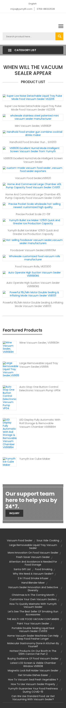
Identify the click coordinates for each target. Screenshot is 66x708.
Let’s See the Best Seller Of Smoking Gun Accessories (33, 613)
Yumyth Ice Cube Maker (34, 459)
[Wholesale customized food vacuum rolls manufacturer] (33, 258)
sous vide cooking (48, 540)
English (33, 3)
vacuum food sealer (19, 540)
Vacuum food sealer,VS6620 (33, 178)
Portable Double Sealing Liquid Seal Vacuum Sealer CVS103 (33, 629)
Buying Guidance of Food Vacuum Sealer (33, 658)
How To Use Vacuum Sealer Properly (33, 684)
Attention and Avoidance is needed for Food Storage (33, 563)
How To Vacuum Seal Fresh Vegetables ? (33, 679)
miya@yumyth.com (21, 9)
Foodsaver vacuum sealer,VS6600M (33, 250)
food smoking (43, 569)
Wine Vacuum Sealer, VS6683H (39, 342)
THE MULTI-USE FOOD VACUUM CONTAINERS (33, 619)
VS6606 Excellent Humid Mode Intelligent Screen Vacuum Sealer (33, 160)
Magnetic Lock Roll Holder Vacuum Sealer (33, 670)
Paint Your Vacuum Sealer (33, 623)
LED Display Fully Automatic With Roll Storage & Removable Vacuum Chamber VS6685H (39, 423)
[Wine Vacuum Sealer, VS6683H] (10, 347)
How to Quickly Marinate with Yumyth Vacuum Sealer (33, 605)
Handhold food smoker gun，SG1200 (33, 142)
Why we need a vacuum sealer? (33, 573)
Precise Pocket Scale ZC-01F (33, 214)
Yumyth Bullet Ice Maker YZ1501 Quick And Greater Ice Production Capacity (33, 232)
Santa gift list (22, 569)
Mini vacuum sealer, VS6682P (33, 126)
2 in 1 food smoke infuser (33, 578)
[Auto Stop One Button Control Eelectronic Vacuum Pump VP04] (10, 397)
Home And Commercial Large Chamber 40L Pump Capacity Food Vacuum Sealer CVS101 (33, 196)
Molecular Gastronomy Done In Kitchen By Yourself (33, 645)
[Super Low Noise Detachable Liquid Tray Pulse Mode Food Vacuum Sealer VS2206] (33, 97)
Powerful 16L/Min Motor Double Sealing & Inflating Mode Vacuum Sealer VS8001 (33, 304)
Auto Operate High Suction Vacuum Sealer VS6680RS (33, 284)
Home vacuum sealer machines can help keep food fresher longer (33, 637)
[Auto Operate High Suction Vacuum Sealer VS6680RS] (33, 274)
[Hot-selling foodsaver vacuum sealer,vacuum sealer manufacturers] (33, 241)
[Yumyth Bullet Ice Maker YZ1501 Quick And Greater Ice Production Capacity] (33, 222)
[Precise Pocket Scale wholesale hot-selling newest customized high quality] (33, 205)
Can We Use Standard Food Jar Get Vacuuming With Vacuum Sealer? (33, 697)
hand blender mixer (33, 582)
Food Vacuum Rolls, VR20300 (33, 266)
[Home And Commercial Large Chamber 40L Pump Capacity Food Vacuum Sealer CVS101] (33, 186)
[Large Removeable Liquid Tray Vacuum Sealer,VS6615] (11, 369)
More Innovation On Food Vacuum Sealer (33, 552)
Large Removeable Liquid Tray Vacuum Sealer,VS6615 (38, 364)
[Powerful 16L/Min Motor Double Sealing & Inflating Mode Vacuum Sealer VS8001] (33, 294)
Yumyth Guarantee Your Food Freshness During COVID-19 (33, 690)
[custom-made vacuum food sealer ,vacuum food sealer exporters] (33, 169)
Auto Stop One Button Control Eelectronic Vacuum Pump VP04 (39, 388)
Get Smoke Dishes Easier (33, 675)
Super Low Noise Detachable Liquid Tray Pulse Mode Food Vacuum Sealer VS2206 (33, 107)
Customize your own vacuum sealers (33, 599)
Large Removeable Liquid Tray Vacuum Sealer (33, 546)
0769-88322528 (46, 9)
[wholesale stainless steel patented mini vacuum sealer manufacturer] (33, 117)
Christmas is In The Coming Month (33, 595)
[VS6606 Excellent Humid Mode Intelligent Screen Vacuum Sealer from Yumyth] (33, 149)
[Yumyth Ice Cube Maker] (10, 461)
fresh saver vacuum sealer (33, 557)
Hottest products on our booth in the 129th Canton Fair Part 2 (33, 652)
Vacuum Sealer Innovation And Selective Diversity (33, 589)
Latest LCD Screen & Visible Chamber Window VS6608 (33, 664)
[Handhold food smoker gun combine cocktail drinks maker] (33, 133)
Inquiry (14, 513)
